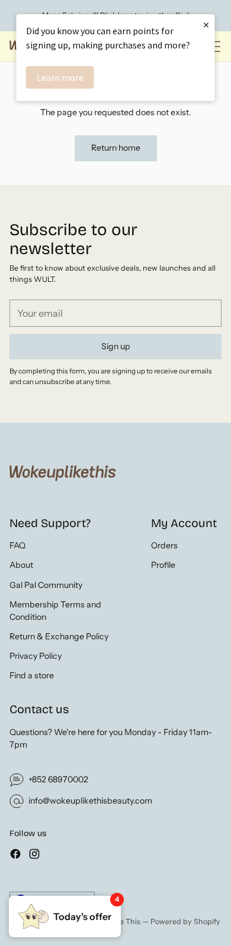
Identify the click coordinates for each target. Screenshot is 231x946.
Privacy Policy (35, 656)
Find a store (31, 675)
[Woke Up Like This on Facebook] (15, 855)
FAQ (17, 545)
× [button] (206, 24)
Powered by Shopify (185, 921)
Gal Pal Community (45, 585)
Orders (164, 545)
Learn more (60, 77)
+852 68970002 (58, 779)
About (21, 565)
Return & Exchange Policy (58, 636)
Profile (163, 565)
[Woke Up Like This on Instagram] (34, 855)
